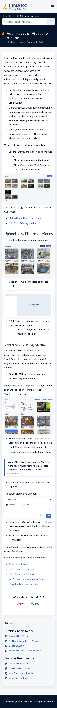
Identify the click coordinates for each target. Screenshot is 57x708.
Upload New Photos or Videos (25, 218)
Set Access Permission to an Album (27, 578)
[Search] (51, 21)
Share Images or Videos (21, 574)
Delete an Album (16, 645)
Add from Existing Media (22, 223)
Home (5, 15)
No (22, 603)
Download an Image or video (24, 583)
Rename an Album (18, 564)
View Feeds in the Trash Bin (21, 673)
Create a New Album (18, 636)
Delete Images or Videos (22, 568)
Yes (37, 603)
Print (11, 622)
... (14, 15)
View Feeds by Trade (18, 678)
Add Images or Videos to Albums (24, 641)
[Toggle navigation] (52, 6)
